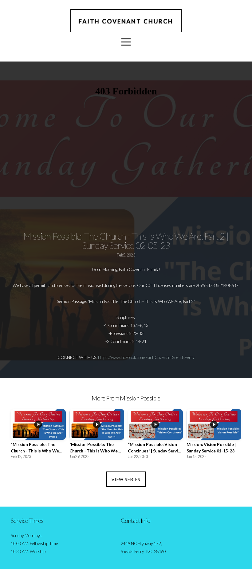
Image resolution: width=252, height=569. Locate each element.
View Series (126, 479)
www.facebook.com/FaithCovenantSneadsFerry (153, 357)
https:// (104, 357)
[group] (38, 435)
